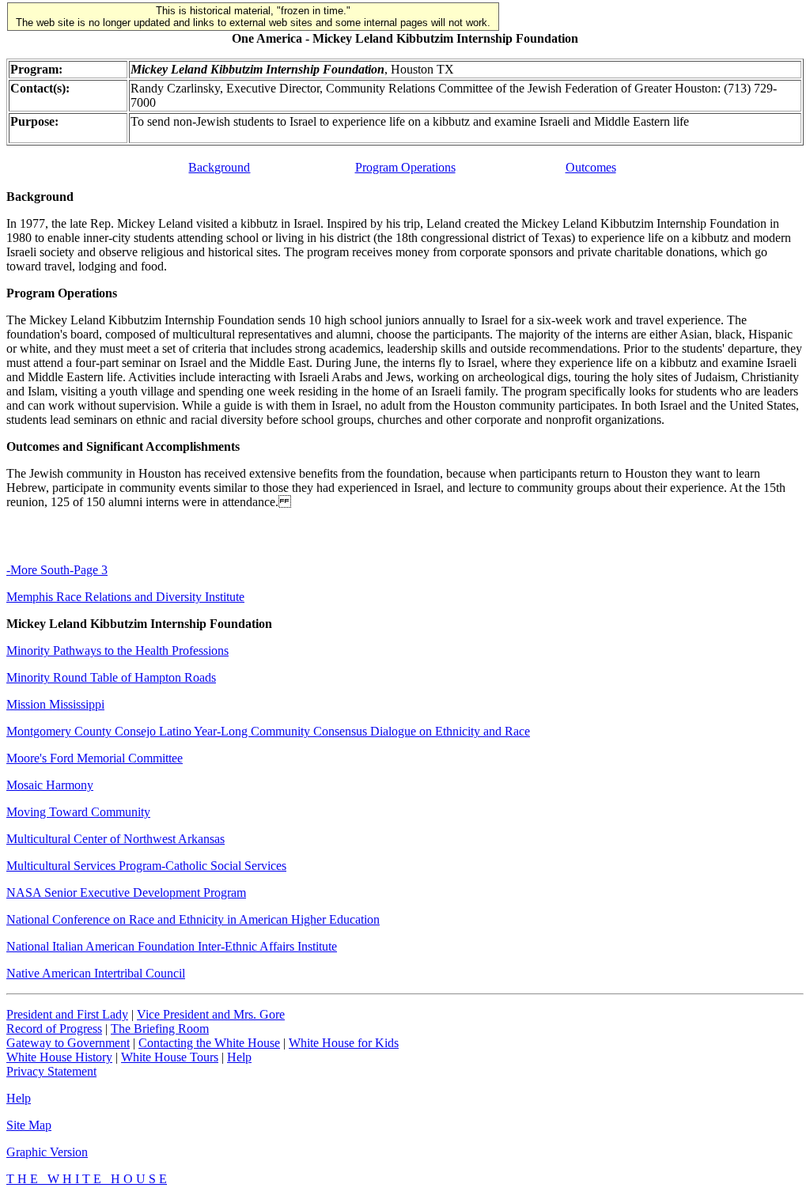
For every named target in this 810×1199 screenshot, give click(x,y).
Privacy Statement (51, 1071)
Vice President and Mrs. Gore (211, 1014)
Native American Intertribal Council (95, 973)
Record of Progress (54, 1028)
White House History (59, 1057)
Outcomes (591, 167)
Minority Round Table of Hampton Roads (111, 677)
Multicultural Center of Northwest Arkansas (115, 838)
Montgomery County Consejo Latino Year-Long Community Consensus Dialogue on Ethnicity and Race (268, 731)
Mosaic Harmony (49, 785)
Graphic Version (47, 1152)
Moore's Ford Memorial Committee (94, 758)
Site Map (28, 1125)
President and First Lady (67, 1014)
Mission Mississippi (55, 704)
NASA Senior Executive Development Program (126, 892)
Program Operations (405, 167)
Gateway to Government (68, 1043)
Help (239, 1057)
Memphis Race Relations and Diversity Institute (125, 596)
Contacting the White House (209, 1043)
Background (219, 167)
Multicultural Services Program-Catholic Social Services (146, 865)
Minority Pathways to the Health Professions (117, 650)
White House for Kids (344, 1043)
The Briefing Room (160, 1028)
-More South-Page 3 (57, 570)
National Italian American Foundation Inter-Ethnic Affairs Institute (171, 946)
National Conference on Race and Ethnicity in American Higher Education (193, 919)
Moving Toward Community (78, 812)
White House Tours (169, 1057)
